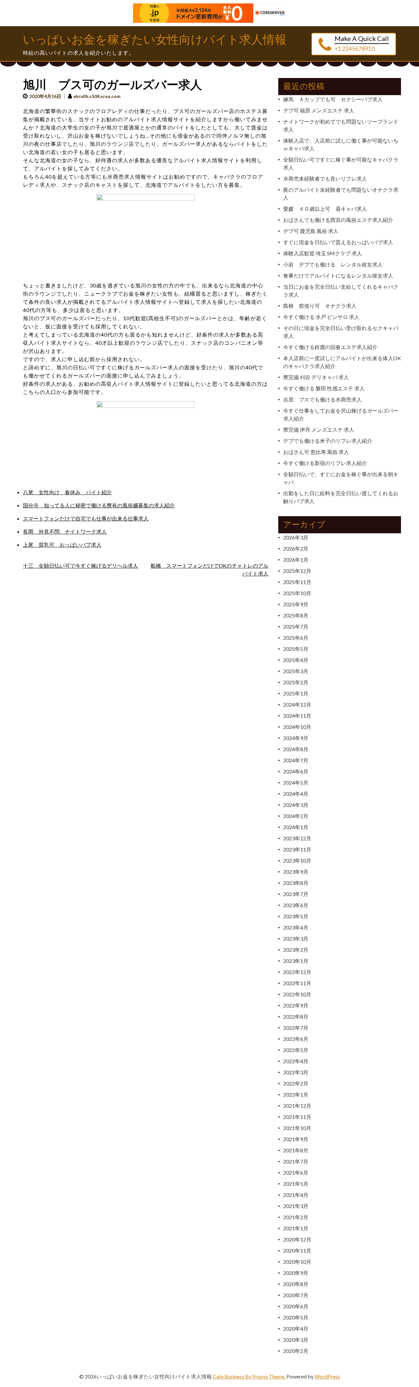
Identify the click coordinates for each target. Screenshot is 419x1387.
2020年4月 (295, 1328)
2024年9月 (295, 738)
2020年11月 (297, 1250)
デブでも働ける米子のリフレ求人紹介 (327, 441)
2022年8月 (295, 1016)
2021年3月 (295, 1206)
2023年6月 (295, 905)
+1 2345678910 (355, 48)
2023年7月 (295, 894)
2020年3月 (295, 1340)
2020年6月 (295, 1306)
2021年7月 (295, 1161)
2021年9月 (295, 1139)
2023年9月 (295, 872)
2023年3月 (295, 938)
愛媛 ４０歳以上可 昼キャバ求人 (325, 208)
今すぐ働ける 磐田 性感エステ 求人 (324, 388)
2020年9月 (295, 1273)
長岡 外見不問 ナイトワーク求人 (65, 531)
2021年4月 (295, 1195)
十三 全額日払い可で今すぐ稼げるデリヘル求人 (80, 565)
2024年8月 (295, 749)
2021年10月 (297, 1128)
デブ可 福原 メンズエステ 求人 (318, 110)
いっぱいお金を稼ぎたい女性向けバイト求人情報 (154, 40)
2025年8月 (295, 615)
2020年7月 (295, 1295)
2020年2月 (295, 1351)
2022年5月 (295, 1050)
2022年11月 (297, 983)
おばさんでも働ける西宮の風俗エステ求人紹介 (338, 220)
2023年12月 (297, 838)
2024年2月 (295, 816)
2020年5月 (295, 1317)
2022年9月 (295, 1005)
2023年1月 (295, 961)
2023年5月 (295, 916)
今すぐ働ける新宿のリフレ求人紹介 (325, 463)
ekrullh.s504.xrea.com (96, 96)
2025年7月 (295, 626)
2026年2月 (295, 548)
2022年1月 (295, 1094)
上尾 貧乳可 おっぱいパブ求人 (62, 544)
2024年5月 (295, 782)
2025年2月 (295, 682)
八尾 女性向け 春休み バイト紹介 (67, 492)
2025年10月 (297, 593)
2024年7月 (295, 760)
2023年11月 (297, 849)
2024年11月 (297, 716)
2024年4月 (295, 794)
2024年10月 (297, 727)
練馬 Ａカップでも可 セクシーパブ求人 (333, 99)
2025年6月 (295, 638)
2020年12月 (297, 1239)
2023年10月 (297, 860)
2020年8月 (295, 1284)
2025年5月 (295, 649)
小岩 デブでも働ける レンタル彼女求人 (333, 264)
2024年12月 (297, 704)
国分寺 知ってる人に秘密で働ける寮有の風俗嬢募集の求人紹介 (99, 505)
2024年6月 (295, 771)
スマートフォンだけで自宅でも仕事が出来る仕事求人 (86, 518)
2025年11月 (297, 582)
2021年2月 (295, 1217)
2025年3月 (295, 671)
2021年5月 (295, 1184)
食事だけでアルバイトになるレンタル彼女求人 (338, 275)
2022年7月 (295, 1028)
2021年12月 (297, 1106)
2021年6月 (295, 1172)
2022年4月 (295, 1061)
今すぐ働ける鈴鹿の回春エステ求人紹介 (330, 347)
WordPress (327, 1376)
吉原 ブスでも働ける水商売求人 (322, 399)
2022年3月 (295, 1072)
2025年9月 (295, 604)
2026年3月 (295, 537)
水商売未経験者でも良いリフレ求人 (325, 178)
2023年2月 (295, 950)
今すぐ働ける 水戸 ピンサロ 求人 (321, 317)
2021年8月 (295, 1150)
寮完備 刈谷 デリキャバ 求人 (316, 377)
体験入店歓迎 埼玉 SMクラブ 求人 (322, 253)
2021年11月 (297, 1117)
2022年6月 (295, 1039)
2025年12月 (297, 571)
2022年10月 (297, 994)
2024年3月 (295, 805)
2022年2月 (295, 1083)
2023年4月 (295, 927)
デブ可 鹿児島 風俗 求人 (310, 231)
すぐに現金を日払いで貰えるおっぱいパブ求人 (338, 242)
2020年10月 (297, 1262)
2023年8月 (295, 883)
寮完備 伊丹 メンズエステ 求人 (318, 429)
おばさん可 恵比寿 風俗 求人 (316, 452)
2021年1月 (295, 1228)
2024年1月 (295, 827)
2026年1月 (295, 560)
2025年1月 (295, 693)
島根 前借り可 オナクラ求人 (319, 306)
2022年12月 (297, 972)
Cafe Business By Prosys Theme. (249, 1376)
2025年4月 (295, 660)
